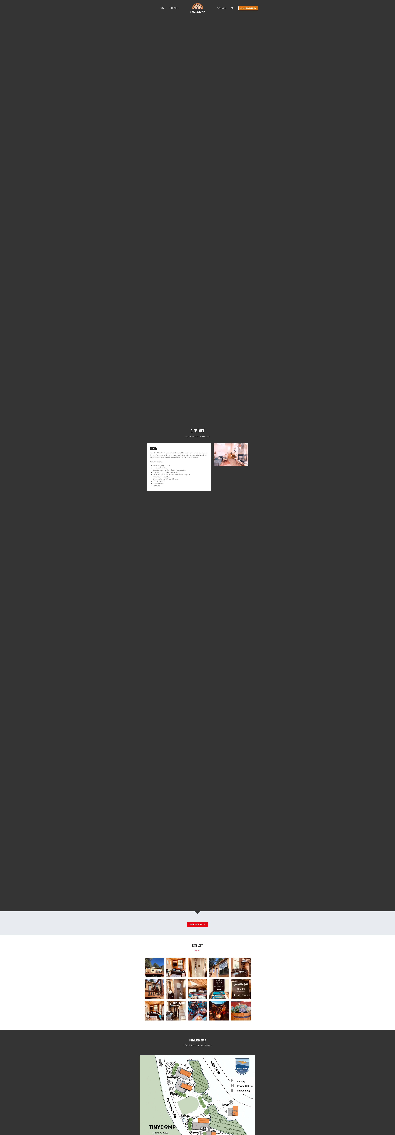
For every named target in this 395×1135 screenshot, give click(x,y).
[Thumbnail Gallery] (154, 967)
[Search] (232, 8)
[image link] (197, 6)
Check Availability (248, 8)
